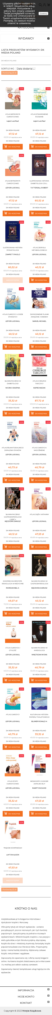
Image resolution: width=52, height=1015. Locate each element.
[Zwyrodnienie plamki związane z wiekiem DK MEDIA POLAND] (39, 298)
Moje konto (26, 996)
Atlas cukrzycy (13, 714)
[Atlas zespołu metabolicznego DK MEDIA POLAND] (39, 232)
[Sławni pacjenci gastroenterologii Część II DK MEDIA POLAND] (13, 498)
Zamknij (43, 14)
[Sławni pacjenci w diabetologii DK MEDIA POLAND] (13, 365)
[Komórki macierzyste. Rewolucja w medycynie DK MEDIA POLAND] (13, 565)
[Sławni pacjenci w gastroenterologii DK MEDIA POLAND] (39, 565)
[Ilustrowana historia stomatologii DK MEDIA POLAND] (13, 232)
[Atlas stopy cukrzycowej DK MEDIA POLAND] (13, 765)
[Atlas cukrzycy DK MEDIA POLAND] (13, 699)
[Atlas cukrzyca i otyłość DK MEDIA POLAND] (13, 632)
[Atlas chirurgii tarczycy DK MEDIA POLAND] (39, 365)
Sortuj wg (7, 68)
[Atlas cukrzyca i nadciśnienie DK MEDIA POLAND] (39, 432)
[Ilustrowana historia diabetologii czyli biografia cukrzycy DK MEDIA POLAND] (39, 165)
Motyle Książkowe (31, 1011)
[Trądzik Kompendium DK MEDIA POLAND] (13, 832)
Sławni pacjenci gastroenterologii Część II (12, 516)
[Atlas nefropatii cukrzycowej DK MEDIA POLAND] (13, 98)
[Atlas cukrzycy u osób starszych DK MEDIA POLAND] (13, 298)
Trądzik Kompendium (13, 848)
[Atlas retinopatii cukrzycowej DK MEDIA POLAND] (13, 165)
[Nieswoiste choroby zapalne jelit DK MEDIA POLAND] (39, 765)
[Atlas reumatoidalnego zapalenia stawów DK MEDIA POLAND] (13, 432)
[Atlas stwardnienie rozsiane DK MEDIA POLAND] (39, 98)
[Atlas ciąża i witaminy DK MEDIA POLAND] (39, 498)
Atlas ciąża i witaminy (39, 514)
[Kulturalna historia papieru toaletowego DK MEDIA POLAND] (39, 699)
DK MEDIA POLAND (12, 130)
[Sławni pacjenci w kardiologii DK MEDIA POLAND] (39, 632)
